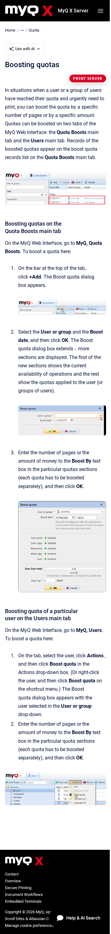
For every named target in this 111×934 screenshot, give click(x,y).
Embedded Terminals (23, 901)
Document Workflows (24, 894)
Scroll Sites (15, 918)
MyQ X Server (73, 11)
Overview (13, 881)
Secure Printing (18, 887)
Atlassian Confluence (47, 918)
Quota (34, 30)
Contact (11, 874)
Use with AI (25, 48)
